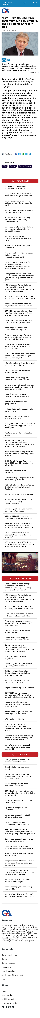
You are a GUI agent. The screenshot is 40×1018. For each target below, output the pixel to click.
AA (4, 59)
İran (3, 979)
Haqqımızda (7, 995)
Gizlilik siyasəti (8, 999)
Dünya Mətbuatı (8, 963)
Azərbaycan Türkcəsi (7, 3)
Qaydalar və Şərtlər (10, 1003)
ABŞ (4, 166)
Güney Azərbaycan (9, 955)
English (35, 3)
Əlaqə (4, 991)
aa (8, 59)
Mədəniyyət (6, 967)
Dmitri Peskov (25, 166)
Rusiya (12, 166)
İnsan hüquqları (8, 971)
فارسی (24, 3)
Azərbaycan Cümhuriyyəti (12, 975)
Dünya (4, 959)
